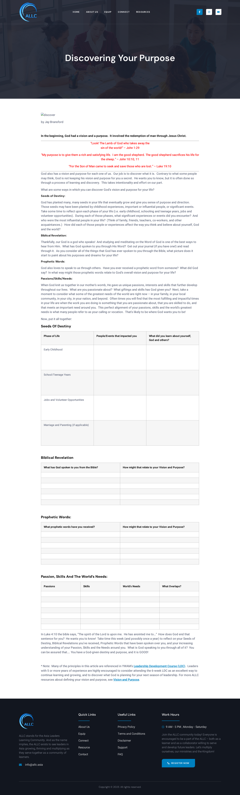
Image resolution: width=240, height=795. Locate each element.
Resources (143, 12)
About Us (92, 12)
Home (76, 12)
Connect (124, 12)
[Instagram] (209, 12)
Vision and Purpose (126, 679)
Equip (108, 12)
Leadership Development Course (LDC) (159, 666)
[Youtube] (219, 12)
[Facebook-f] (200, 12)
